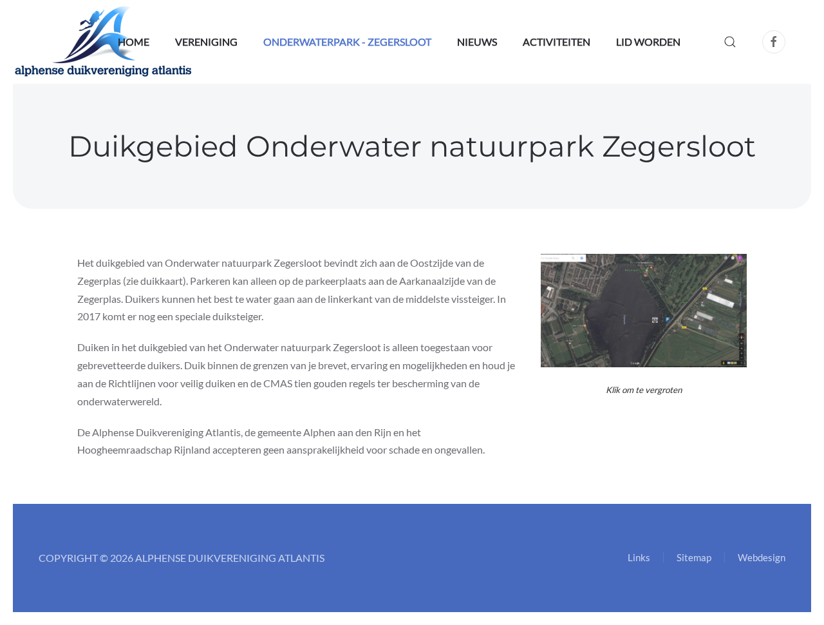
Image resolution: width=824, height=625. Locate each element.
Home (133, 41)
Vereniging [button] (206, 41)
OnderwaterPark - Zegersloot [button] (347, 41)
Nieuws (477, 41)
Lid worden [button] (648, 41)
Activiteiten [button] (556, 41)
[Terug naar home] (103, 42)
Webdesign (761, 557)
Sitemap (694, 557)
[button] (730, 42)
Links (639, 557)
